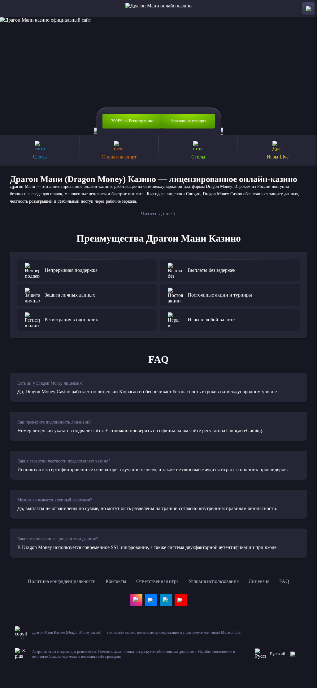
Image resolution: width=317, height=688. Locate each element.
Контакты (116, 581)
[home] (158, 8)
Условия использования (214, 581)
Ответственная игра (157, 581)
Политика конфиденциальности (62, 581)
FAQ (284, 581)
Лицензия (259, 581)
